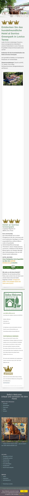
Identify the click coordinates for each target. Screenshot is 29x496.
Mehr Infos (21, 494)
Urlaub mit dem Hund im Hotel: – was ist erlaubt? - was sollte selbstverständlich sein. (14, 444)
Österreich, (4, 407)
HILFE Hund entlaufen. (7, 467)
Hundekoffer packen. (7, 458)
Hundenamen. (5, 465)
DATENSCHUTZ (6, 480)
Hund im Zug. (5, 461)
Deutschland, (5, 405)
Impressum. (5, 478)
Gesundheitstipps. (6, 463)
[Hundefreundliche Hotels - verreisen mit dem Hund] (13, 301)
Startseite (4, 403)
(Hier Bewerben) (6, 382)
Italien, (3, 409)
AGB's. (3, 476)
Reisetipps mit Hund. (7, 456)
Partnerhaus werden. (7, 483)
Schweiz (4, 411)
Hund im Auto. (5, 460)
